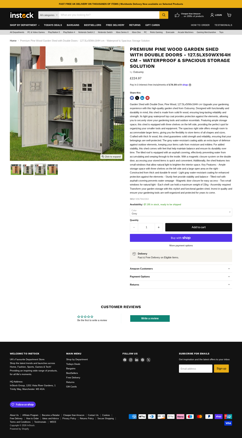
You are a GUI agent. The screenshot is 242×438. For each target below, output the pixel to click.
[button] (16, 169)
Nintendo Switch (105, 32)
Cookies (106, 415)
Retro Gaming (156, 32)
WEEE (53, 422)
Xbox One (136, 32)
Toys (221, 32)
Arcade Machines (185, 32)
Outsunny (138, 72)
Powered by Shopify (19, 429)
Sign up (221, 368)
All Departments (17, 32)
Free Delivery (115, 25)
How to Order (200, 25)
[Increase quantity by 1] (159, 227)
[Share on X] (137, 98)
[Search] (163, 15)
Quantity (134, 220)
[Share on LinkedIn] (142, 98)
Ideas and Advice (50, 418)
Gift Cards (152, 25)
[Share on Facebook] (132, 98)
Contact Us (93, 415)
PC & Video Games (36, 32)
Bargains (73, 25)
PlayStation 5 (54, 32)
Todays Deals (53, 25)
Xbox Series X (122, 32)
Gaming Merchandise (206, 32)
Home (13, 40)
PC (145, 32)
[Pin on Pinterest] (147, 98)
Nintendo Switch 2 (86, 32)
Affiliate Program (30, 415)
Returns (134, 25)
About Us (14, 415)
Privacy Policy (69, 418)
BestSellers (92, 25)
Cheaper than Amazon (73, 415)
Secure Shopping (105, 418)
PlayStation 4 (69, 32)
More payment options (181, 245)
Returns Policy (87, 418)
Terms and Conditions (20, 422)
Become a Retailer (51, 415)
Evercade (170, 32)
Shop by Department (24, 25)
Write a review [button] (150, 318)
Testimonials (223, 25)
